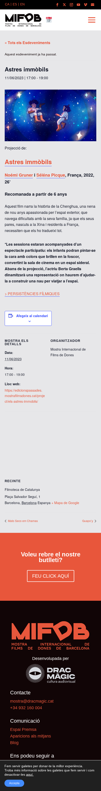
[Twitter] (64, 5)
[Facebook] (57, 5)
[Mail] (92, 5)
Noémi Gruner (19, 175)
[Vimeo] (85, 5)
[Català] (7, 5)
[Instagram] (71, 5)
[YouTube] (78, 5)
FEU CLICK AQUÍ (50, 576)
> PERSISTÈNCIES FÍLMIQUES (32, 293)
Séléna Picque (50, 175)
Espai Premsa (23, 729)
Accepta (14, 783)
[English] (22, 5)
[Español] (15, 5)
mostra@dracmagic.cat (32, 701)
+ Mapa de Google (65, 502)
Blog (14, 742)
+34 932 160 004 (26, 707)
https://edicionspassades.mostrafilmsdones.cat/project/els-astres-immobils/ (25, 396)
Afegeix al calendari (32, 315)
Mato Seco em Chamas (22, 521)
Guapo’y (88, 521)
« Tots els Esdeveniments (27, 42)
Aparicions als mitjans (30, 736)
